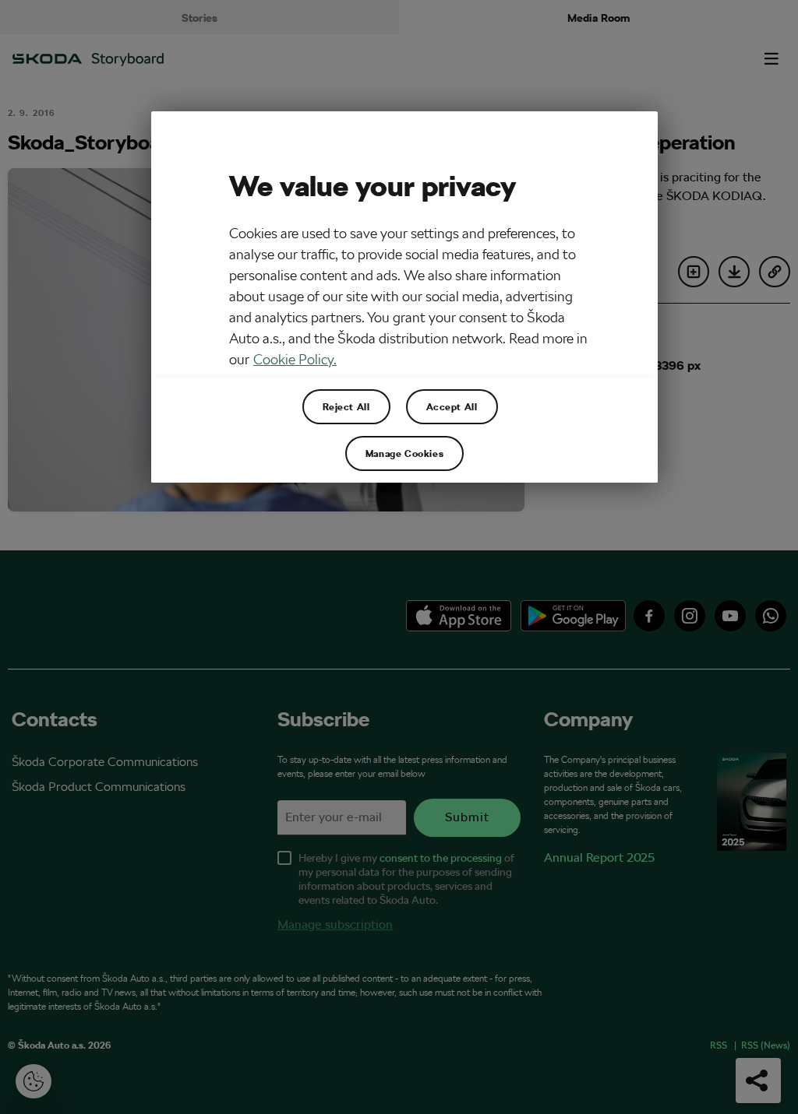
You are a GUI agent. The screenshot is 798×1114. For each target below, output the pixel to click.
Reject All (346, 406)
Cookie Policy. (295, 359)
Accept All (452, 406)
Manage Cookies (404, 453)
